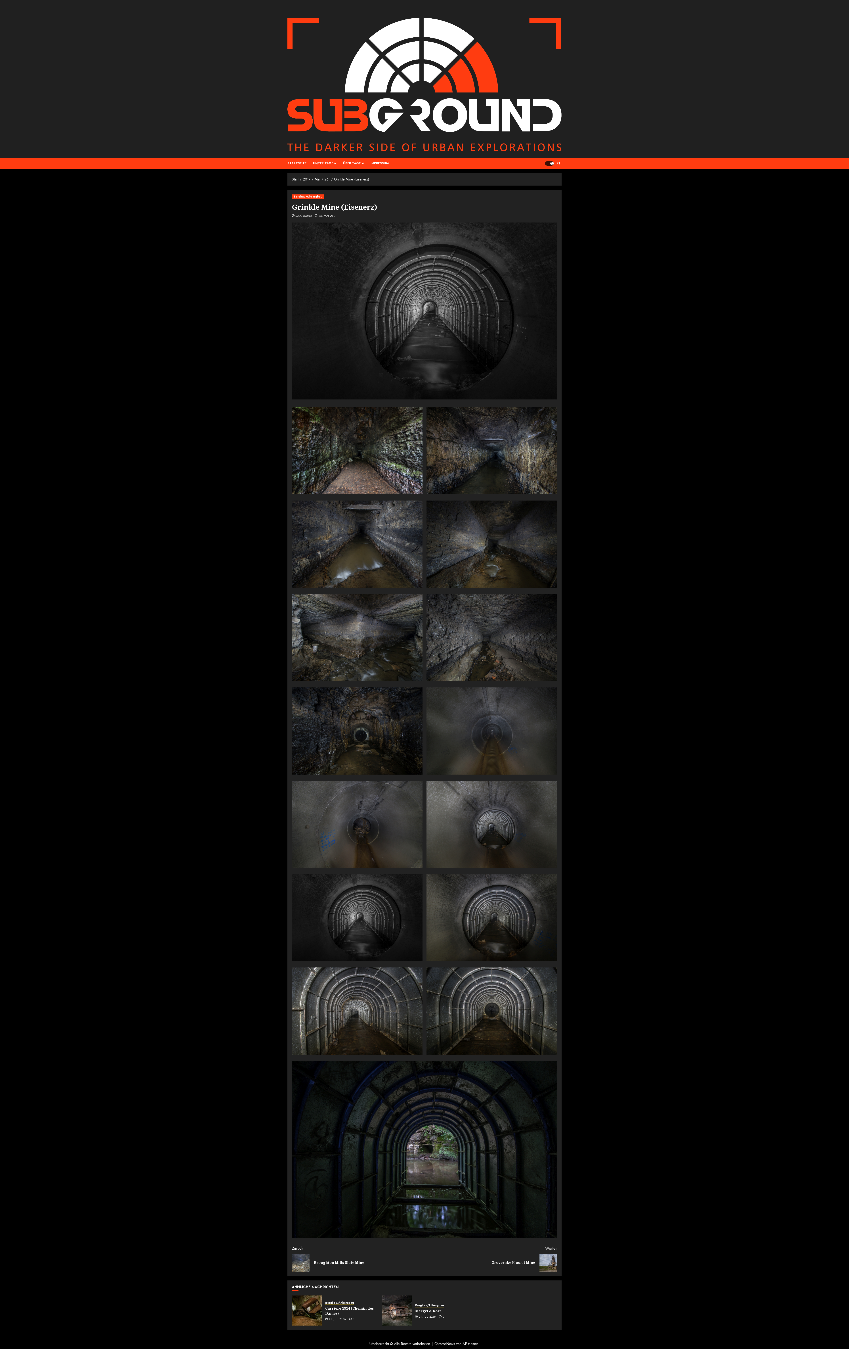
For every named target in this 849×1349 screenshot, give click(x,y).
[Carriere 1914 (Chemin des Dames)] (307, 1310)
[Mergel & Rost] (397, 1310)
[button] (559, 163)
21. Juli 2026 (337, 1319)
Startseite (296, 163)
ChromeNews (444, 1343)
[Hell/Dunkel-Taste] (549, 163)
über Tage (352, 163)
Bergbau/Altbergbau (308, 197)
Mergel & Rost (428, 1311)
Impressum (380, 163)
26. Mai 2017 (327, 216)
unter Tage (323, 163)
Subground (303, 216)
